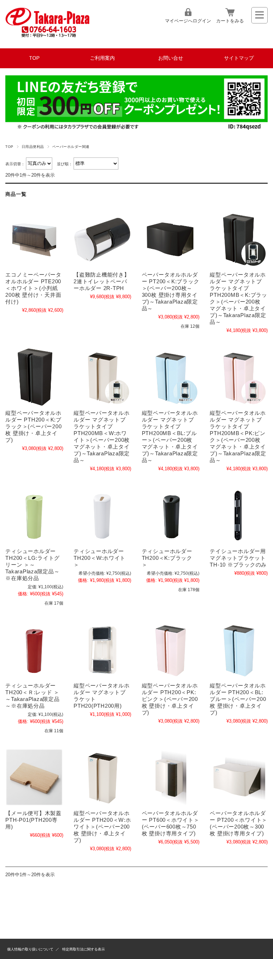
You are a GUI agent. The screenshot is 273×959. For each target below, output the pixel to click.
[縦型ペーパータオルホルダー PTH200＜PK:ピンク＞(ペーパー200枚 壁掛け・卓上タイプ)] (170, 650)
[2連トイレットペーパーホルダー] (102, 238)
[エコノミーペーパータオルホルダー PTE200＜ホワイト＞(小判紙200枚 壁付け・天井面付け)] (34, 238)
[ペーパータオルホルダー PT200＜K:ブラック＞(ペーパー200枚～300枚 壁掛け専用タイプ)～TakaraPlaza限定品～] (170, 238)
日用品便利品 (33, 147)
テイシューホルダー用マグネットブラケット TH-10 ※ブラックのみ (238, 558)
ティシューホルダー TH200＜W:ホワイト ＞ (99, 558)
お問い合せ (170, 58)
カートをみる (230, 20)
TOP (34, 58)
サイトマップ (239, 58)
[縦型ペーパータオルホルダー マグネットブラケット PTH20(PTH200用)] (102, 650)
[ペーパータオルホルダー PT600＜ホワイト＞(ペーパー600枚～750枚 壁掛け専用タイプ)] (170, 777)
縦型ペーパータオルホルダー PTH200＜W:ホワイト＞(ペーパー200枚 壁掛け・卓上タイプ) (102, 826)
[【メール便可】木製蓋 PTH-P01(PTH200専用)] (34, 777)
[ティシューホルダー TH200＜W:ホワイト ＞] (102, 515)
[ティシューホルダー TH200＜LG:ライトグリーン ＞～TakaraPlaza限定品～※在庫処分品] (34, 515)
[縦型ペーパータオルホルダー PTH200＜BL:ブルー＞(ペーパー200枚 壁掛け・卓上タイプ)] (238, 650)
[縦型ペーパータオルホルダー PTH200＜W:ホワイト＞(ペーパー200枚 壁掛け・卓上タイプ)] (102, 777)
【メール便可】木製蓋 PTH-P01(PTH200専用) (33, 820)
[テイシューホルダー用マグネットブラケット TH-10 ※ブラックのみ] (238, 515)
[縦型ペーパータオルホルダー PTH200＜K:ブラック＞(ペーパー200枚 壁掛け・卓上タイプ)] (34, 377)
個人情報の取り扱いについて (30, 949)
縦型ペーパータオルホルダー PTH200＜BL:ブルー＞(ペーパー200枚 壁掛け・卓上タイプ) (238, 699)
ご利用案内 (102, 58)
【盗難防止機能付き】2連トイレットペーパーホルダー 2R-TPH (102, 281)
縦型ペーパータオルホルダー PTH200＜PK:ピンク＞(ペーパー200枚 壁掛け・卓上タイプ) (170, 699)
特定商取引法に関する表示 (83, 949)
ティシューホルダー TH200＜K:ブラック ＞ (167, 558)
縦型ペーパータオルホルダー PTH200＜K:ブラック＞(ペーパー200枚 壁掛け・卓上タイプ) (33, 426)
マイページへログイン (188, 20)
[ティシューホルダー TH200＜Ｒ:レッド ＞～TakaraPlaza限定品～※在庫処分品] (34, 650)
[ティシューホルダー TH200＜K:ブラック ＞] (170, 515)
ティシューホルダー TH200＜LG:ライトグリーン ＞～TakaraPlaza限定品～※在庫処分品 (32, 564)
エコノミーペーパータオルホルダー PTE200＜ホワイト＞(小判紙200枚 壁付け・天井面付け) (33, 288)
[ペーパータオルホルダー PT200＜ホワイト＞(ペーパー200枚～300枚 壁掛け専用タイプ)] (238, 777)
